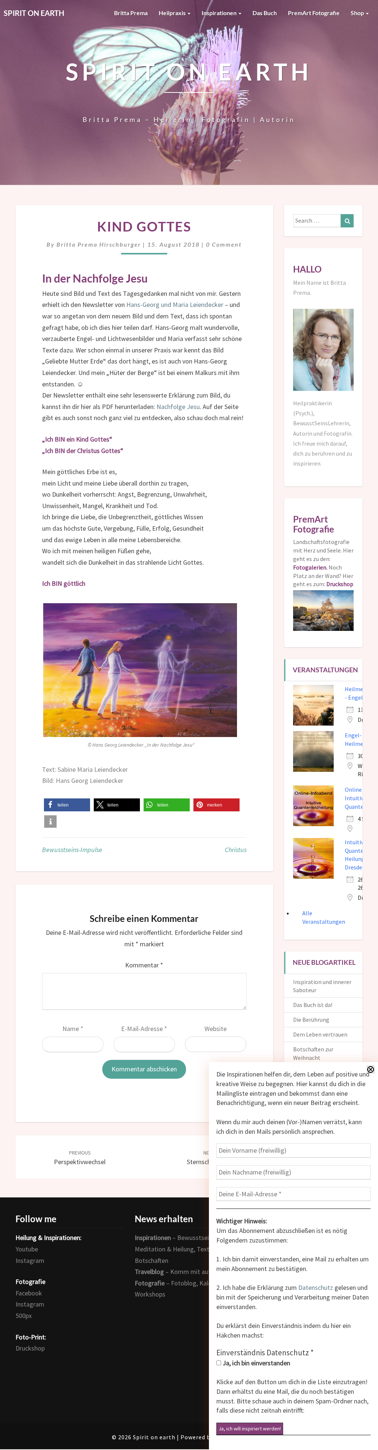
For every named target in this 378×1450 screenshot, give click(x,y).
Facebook (29, 1293)
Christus (236, 849)
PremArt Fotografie (314, 12)
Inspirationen (220, 12)
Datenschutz (315, 1287)
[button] (67, 804)
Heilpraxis (173, 12)
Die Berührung (311, 1019)
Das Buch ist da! (312, 1004)
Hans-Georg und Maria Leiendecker (174, 304)
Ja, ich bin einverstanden (255, 1363)
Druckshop (30, 1348)
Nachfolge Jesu (178, 406)
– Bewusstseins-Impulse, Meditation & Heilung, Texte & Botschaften (188, 1248)
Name (72, 1028)
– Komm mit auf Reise (181, 1271)
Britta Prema (131, 12)
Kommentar (144, 965)
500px (24, 1315)
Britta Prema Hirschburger (98, 244)
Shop (358, 12)
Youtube (27, 1249)
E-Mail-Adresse (144, 1028)
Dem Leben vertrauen (320, 1034)
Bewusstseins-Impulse (72, 849)
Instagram (30, 1260)
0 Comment (224, 244)
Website (216, 1028)
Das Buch (264, 12)
